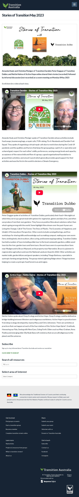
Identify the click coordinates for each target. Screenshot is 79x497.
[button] (74, 4)
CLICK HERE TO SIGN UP (10, 353)
